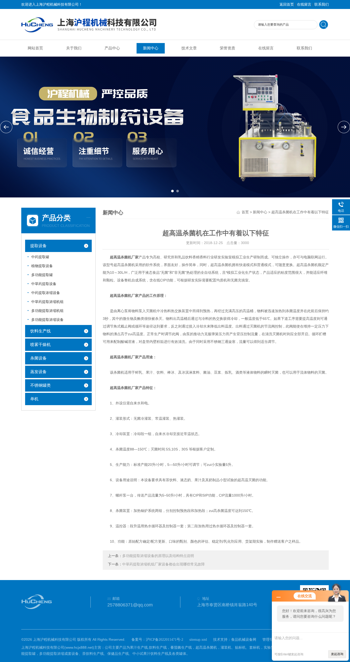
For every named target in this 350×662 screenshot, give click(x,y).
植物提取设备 (42, 266)
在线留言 (304, 4)
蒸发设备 (38, 372)
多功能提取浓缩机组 (47, 311)
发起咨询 (337, 654)
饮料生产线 (40, 331)
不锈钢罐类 (40, 385)
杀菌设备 (38, 358)
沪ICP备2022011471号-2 (164, 640)
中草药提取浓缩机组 (47, 302)
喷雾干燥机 (40, 344)
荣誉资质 (227, 48)
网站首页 (35, 48)
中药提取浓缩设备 (45, 293)
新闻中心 (150, 48)
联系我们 (321, 4)
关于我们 (73, 48)
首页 (245, 212)
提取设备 (38, 246)
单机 (34, 399)
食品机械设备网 (243, 640)
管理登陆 (269, 640)
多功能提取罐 (42, 275)
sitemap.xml (198, 640)
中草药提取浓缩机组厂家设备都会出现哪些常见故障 (163, 564)
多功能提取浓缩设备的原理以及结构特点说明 (158, 556)
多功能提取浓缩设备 (47, 320)
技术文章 (189, 48)
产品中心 (112, 48)
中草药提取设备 (43, 284)
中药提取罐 (40, 257)
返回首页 (287, 4)
